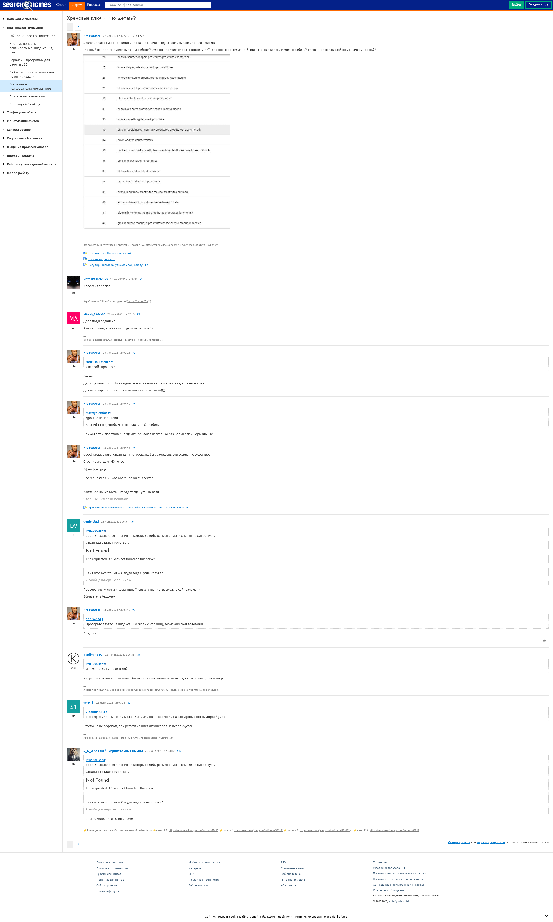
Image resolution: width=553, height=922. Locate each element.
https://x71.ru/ (103, 339)
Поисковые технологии (27, 96)
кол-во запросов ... (101, 259)
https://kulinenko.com (206, 689)
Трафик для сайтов (21, 112)
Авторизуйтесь (459, 842)
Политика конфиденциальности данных (399, 873)
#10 (179, 751)
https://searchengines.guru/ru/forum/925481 (325, 830)
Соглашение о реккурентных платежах (398, 885)
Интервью (195, 868)
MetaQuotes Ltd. (399, 901)
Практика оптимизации (25, 27)
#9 (128, 703)
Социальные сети (292, 868)
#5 (133, 448)
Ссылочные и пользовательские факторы (31, 86)
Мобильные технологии (204, 862)
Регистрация (538, 4)
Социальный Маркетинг (25, 138)
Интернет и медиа (293, 880)
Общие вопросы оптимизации (32, 36)
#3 (133, 353)
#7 (133, 610)
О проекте (380, 862)
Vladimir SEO (93, 654)
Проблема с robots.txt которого (106, 507)
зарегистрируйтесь (491, 842)
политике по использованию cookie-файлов (316, 916)
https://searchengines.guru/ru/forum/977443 (193, 830)
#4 (133, 404)
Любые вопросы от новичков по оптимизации (32, 74)
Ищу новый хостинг (177, 507)
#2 (138, 314)
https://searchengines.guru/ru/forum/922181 (258, 830)
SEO (191, 874)
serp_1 (88, 702)
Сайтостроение (19, 129)
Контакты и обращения (388, 890)
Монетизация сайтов (23, 121)
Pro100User (91, 36)
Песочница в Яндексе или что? (109, 253)
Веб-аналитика (198, 885)
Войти (516, 4)
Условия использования (389, 868)
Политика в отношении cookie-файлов (398, 879)
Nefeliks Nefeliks (95, 279)
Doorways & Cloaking (25, 104)
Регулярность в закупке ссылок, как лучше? (118, 265)
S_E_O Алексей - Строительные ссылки (113, 750)
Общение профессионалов (27, 147)
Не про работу (18, 173)
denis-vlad (91, 521)
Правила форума (107, 891)
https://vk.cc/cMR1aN (162, 737)
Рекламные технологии (204, 880)
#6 (132, 521)
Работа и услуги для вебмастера (31, 164)
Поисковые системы (22, 19)
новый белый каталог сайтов (145, 507)
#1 (141, 279)
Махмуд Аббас (94, 314)
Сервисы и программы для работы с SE (30, 62)
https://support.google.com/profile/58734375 (143, 689)
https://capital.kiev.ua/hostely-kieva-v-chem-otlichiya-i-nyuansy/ (182, 244)
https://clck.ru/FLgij (139, 301)
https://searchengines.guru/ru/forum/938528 (394, 830)
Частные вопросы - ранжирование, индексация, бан (31, 47)
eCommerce (288, 885)
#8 (138, 655)
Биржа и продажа (20, 155)
